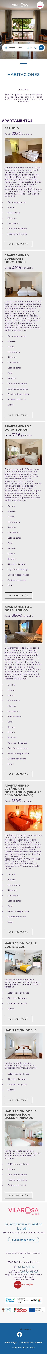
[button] (41, 47)
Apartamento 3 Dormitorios (18, 608)
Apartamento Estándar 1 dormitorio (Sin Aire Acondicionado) (23, 790)
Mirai (32, 1347)
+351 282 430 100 (25, 1267)
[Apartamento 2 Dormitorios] (23, 452)
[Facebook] (19, 1334)
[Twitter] (27, 1334)
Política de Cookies (31, 1342)
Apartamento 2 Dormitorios (18, 428)
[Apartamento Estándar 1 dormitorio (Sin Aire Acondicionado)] (23, 817)
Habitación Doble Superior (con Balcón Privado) (21, 1115)
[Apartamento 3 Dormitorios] (23, 632)
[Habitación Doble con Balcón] (23, 962)
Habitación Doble (21, 1030)
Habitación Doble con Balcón (21, 945)
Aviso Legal (10, 1342)
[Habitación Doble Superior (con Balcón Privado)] (23, 1133)
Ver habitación (18, 244)
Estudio (12, 128)
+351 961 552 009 (29, 1272)
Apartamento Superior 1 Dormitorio (17, 259)
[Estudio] (23, 150)
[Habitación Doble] (23, 1046)
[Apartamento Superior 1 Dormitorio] (23, 284)
